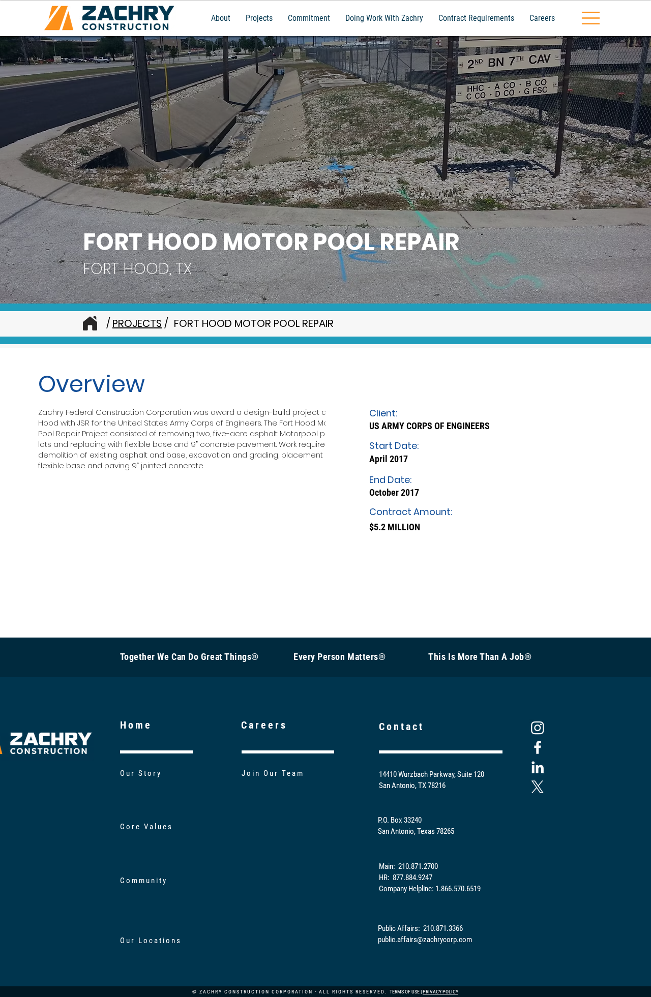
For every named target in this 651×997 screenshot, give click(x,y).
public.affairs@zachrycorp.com (425, 939)
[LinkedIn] (537, 767)
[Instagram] (537, 727)
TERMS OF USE (405, 991)
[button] (591, 18)
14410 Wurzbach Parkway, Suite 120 (431, 774)
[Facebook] (537, 747)
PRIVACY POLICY (440, 991)
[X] (537, 787)
